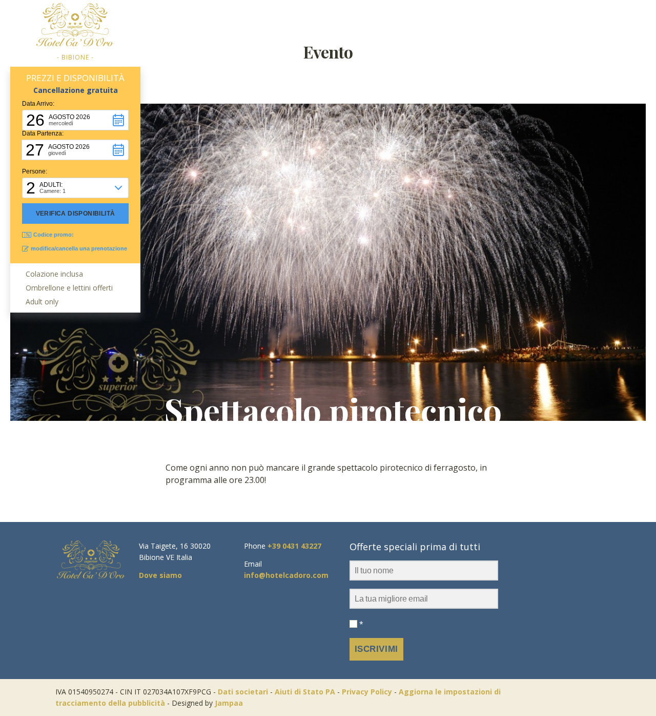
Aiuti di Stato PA (305, 691)
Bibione (445, 50)
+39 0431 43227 (294, 546)
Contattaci (530, 19)
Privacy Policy (367, 691)
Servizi (390, 19)
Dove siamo (519, 74)
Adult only (190, 19)
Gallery (245, 74)
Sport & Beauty (445, 74)
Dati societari (243, 691)
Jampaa (229, 703)
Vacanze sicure (245, 97)
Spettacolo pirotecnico (333, 410)
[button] (75, 120)
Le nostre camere (321, 19)
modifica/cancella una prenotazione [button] (79, 248)
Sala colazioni (389, 121)
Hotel (245, 19)
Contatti (519, 50)
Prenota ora (610, 19)
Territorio (454, 19)
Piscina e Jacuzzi (389, 74)
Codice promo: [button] (53, 235)
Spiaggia (389, 97)
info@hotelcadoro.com (286, 575)
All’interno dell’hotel (389, 144)
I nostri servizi (389, 50)
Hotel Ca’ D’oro (245, 50)
